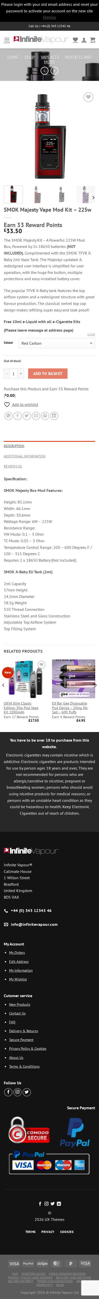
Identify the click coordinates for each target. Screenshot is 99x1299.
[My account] (84, 39)
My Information (21, 970)
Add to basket (48, 373)
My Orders (17, 952)
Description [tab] (14, 446)
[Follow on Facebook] (8, 1092)
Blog (60, 1285)
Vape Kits (50, 56)
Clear (91, 334)
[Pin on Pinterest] (45, 416)
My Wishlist (18, 979)
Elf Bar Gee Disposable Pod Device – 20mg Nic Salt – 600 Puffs (70, 707)
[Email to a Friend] (36, 416)
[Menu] (7, 39)
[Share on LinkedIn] (54, 416)
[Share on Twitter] (27, 416)
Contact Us (17, 1013)
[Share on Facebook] (17, 416)
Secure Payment (21, 1039)
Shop (30, 56)
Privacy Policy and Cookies (30, 1277)
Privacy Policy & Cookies (27, 1048)
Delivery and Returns (73, 1277)
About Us (16, 1057)
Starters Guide (34, 1274)
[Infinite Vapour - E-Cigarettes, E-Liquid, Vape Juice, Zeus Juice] (41, 39)
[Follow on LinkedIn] (59, 1204)
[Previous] (11, 136)
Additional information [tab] (25, 456)
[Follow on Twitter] (27, 1092)
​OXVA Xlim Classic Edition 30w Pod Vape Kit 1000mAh (21, 707)
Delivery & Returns (23, 1030)
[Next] (87, 136)
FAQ (12, 1022)
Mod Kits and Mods (68, 59)
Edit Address (19, 961)
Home (13, 56)
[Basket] (92, 39)
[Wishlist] (75, 39)
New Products (19, 1004)
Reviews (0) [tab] (13, 466)
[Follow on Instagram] (17, 1092)
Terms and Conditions (55, 1281)
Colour (8, 342)
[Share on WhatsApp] (8, 416)
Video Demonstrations (67, 1274)
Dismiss (49, 17)
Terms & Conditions (24, 1066)
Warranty (45, 1285)
